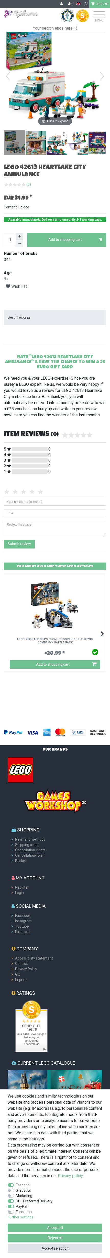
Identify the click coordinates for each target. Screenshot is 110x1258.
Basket (20, 861)
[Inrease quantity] (19, 236)
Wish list (18, 286)
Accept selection (55, 1248)
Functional (24, 1212)
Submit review (19, 544)
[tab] (55, 317)
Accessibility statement (34, 958)
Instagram (23, 921)
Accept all (55, 1228)
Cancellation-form (30, 855)
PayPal (21, 1206)
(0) (28, 184)
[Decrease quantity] (19, 243)
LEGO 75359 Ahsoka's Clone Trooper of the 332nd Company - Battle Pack (55, 641)
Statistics (23, 1190)
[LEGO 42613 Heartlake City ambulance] (16, 143)
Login (19, 893)
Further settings (20, 1217)
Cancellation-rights (30, 850)
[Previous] (8, 76)
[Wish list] (85, 4)
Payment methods (30, 839)
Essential (23, 1185)
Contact (21, 964)
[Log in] (61, 4)
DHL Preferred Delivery (34, 1201)
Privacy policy (70, 1175)
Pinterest (22, 932)
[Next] (102, 76)
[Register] (70, 4)
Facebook (23, 916)
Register (22, 887)
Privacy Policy (26, 969)
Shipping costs (27, 845)
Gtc (17, 974)
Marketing (24, 1196)
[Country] (78, 4)
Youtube (22, 926)
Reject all (55, 1238)
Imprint (21, 980)
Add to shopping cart (65, 240)
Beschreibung (19, 317)
